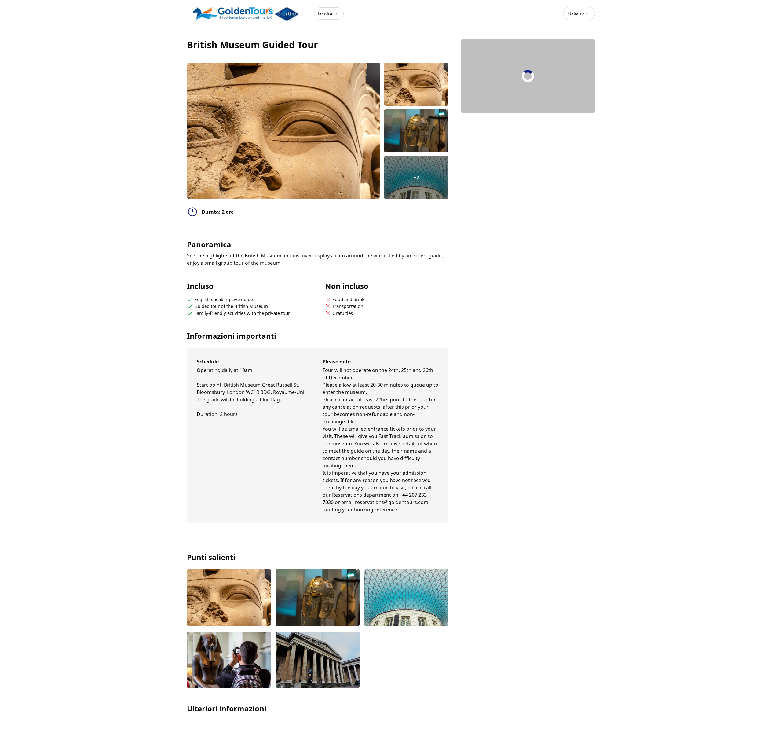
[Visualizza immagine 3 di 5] (406, 598)
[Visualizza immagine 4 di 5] (229, 660)
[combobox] (579, 13)
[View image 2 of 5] (416, 131)
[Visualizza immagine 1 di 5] (229, 598)
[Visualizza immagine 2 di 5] (318, 598)
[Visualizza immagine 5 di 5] (318, 660)
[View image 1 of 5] (416, 84)
